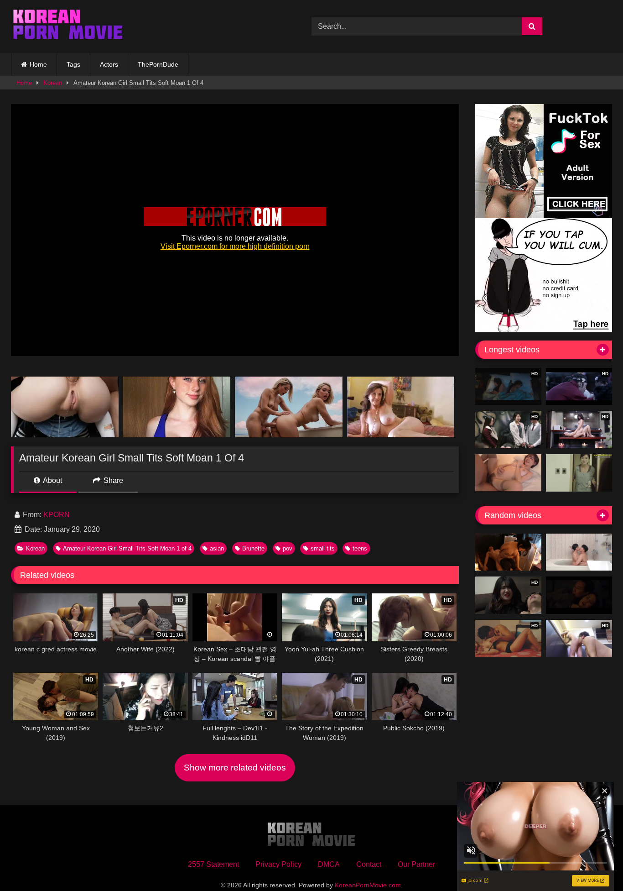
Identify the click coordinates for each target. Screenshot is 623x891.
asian (217, 548)
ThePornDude (158, 64)
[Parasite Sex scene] (579, 595)
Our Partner (416, 864)
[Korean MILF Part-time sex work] (579, 473)
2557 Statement (213, 864)
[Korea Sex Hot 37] (508, 473)
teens (360, 548)
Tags (73, 64)
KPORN (56, 515)
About (52, 480)
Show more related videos (235, 767)
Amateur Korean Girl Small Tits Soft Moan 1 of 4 (127, 548)
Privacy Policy (278, 864)
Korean (52, 82)
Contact (368, 864)
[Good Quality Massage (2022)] (508, 552)
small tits (323, 548)
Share (112, 480)
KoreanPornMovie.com (368, 885)
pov (287, 548)
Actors (109, 64)
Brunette (253, 548)
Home (38, 64)
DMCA (329, 864)
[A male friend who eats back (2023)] (579, 552)
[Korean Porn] (68, 26)
